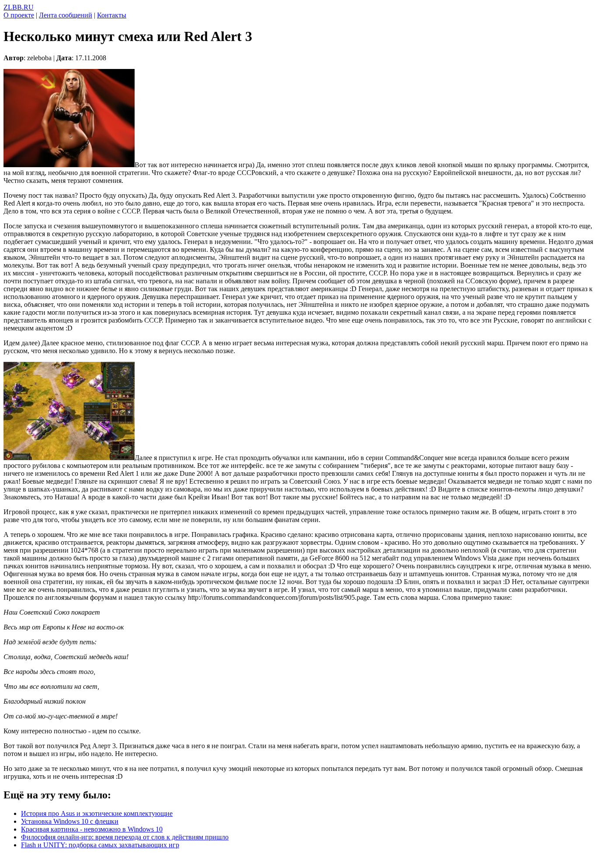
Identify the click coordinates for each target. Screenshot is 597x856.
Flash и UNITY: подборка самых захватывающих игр (100, 845)
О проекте (18, 15)
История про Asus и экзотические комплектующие (97, 813)
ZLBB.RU (18, 7)
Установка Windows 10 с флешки (69, 821)
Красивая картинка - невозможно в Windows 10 (92, 829)
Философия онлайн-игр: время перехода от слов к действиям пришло (125, 837)
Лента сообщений (65, 15)
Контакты (111, 15)
